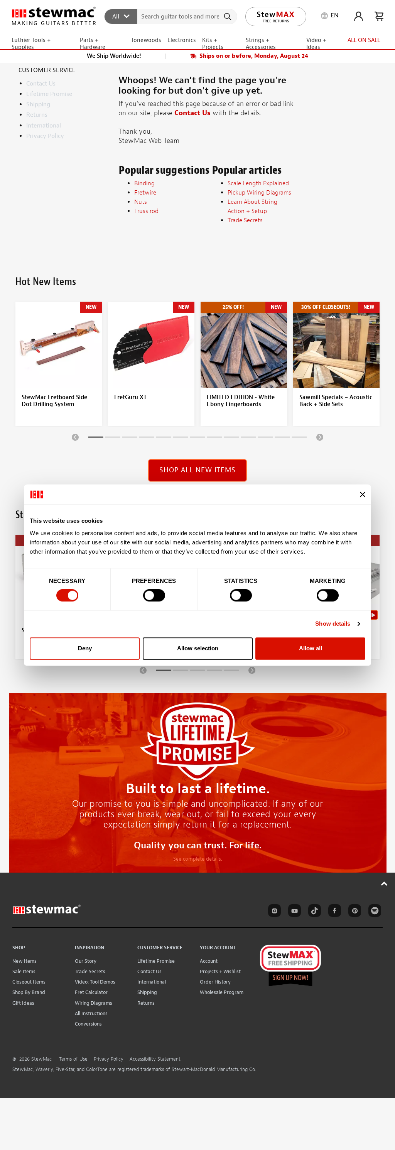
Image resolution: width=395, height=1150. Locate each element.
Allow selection (197, 648)
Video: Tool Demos (95, 982)
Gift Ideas (23, 1003)
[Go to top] (384, 883)
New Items (24, 961)
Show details (332, 624)
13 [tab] (299, 438)
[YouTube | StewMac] (293, 912)
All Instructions (91, 1013)
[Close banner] (362, 494)
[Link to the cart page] (379, 16)
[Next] (319, 437)
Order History (215, 982)
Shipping (38, 104)
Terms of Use (73, 1059)
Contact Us (41, 83)
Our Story (85, 961)
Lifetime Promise (49, 94)
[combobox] (171, 16)
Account (209, 961)
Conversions (88, 1024)
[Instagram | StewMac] (273, 912)
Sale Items (23, 971)
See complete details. (197, 859)
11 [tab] (265, 438)
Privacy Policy (45, 136)
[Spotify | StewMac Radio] (373, 912)
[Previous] (75, 437)
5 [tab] (163, 438)
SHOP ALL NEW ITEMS (197, 470)
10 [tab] (248, 438)
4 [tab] (146, 438)
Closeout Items (29, 982)
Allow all (310, 648)
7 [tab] (197, 438)
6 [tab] (180, 438)
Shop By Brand (28, 992)
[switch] (154, 595)
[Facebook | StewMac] (333, 912)
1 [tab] (95, 438)
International (43, 125)
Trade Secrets (90, 971)
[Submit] (228, 16)
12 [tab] (282, 438)
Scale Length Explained (258, 183)
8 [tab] (214, 438)
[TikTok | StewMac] (313, 912)
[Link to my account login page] (358, 16)
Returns (36, 115)
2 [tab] (112, 438)
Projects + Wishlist (220, 971)
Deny (85, 648)
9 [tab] (231, 438)
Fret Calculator (91, 992)
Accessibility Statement (155, 1059)
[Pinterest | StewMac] (353, 912)
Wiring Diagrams (93, 1003)
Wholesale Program (221, 992)
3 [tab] (129, 438)
